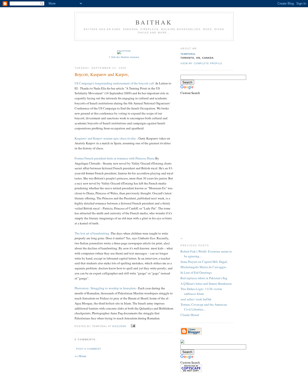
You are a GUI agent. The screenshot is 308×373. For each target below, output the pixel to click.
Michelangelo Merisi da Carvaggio (203, 267)
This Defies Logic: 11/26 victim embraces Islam (201, 291)
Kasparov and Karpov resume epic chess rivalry (105, 138)
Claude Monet (189, 315)
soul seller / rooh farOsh (195, 299)
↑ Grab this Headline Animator (124, 57)
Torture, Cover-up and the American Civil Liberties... (203, 306)
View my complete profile (201, 63)
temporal (188, 54)
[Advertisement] (162, 45)
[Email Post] (132, 326)
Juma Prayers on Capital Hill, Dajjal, (204, 261)
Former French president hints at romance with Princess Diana (114, 158)
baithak (153, 22)
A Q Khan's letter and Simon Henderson (206, 283)
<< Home (80, 356)
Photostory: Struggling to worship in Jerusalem (105, 288)
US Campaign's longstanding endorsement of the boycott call (114, 83)
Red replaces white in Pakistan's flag (203, 278)
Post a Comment (88, 349)
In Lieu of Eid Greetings (196, 272)
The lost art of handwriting (92, 233)
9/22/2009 (119, 326)
